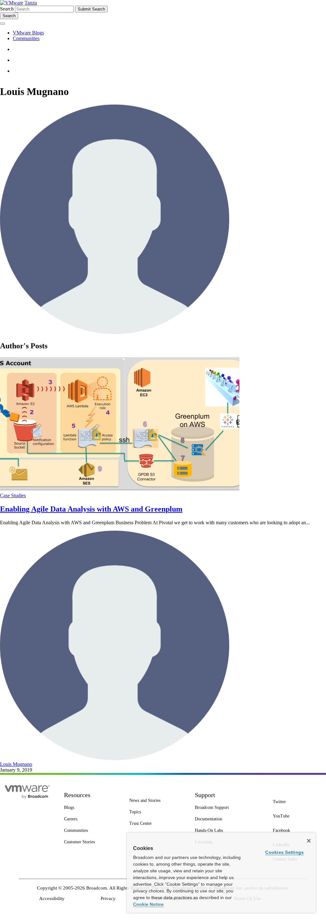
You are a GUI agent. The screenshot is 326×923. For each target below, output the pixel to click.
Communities (26, 38)
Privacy (108, 898)
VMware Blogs (28, 32)
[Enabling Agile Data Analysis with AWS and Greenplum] (119, 489)
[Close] (309, 841)
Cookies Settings (284, 852)
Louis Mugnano (16, 764)
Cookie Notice (148, 904)
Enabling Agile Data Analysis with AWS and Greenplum (91, 509)
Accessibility (52, 898)
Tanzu (31, 2)
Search (7, 8)
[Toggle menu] (2, 24)
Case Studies (13, 495)
